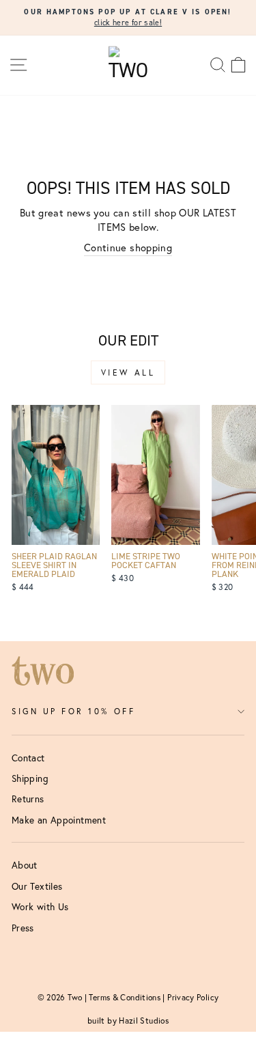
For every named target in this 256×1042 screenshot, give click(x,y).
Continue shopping (128, 247)
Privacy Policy (192, 997)
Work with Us (40, 907)
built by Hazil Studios (128, 1020)
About (25, 865)
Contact (28, 758)
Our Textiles (37, 886)
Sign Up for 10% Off (73, 711)
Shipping (30, 778)
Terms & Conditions (124, 997)
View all (128, 372)
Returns (28, 799)
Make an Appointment (59, 820)
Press (23, 928)
